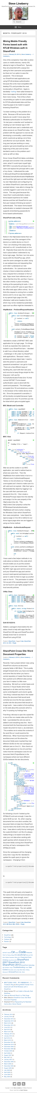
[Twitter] (14, 1084)
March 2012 (7, 1040)
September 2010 (9, 1044)
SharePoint (12, 641)
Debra (6, 995)
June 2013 (7, 1027)
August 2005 (8, 1068)
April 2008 (7, 1053)
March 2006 (7, 1064)
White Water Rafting (24, 970)
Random (6, 941)
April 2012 (7, 1038)
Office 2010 (17, 957)
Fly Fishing (8, 955)
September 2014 (9, 1021)
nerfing (13, 91)
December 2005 (8, 1066)
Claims (16, 952)
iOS (10, 643)
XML (13, 924)
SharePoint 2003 (13, 960)
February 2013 (8, 1034)
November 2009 (8, 1049)
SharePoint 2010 (16, 962)
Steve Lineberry (18, 3)
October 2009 (8, 1051)
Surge (11, 967)
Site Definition (6, 967)
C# (7, 643)
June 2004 (7, 1074)
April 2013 (7, 1029)
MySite (7, 957)
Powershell (24, 957)
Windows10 (5, 972)
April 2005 (7, 1072)
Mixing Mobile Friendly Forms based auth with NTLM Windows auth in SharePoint (15, 46)
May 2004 (7, 1077)
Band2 (9, 952)
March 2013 (7, 1031)
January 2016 (8, 1016)
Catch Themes (23, 1090)
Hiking (12, 955)
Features (29, 952)
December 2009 (8, 1046)
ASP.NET (5, 952)
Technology (7, 937)
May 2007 (7, 1057)
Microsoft (28, 955)
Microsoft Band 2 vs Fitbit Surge (19, 995)
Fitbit (4, 955)
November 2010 (8, 1042)
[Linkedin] (19, 1084)
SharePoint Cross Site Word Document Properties (18, 652)
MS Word (9, 924)
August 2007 (8, 1055)
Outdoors (7, 939)
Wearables (10, 970)
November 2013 (8, 1025)
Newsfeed (11, 957)
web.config (16, 970)
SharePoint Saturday (27, 965)
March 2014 (7, 1023)
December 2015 (8, 1019)
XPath (17, 924)
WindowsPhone (14, 972)
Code (22, 641)
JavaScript (21, 954)
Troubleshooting (19, 967)
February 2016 (8, 1014)
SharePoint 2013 (12, 964)
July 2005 (7, 1070)
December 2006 (8, 1062)
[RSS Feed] (23, 1084)
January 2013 (8, 1036)
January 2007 (8, 1059)
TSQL (26, 967)
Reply (14, 643)
